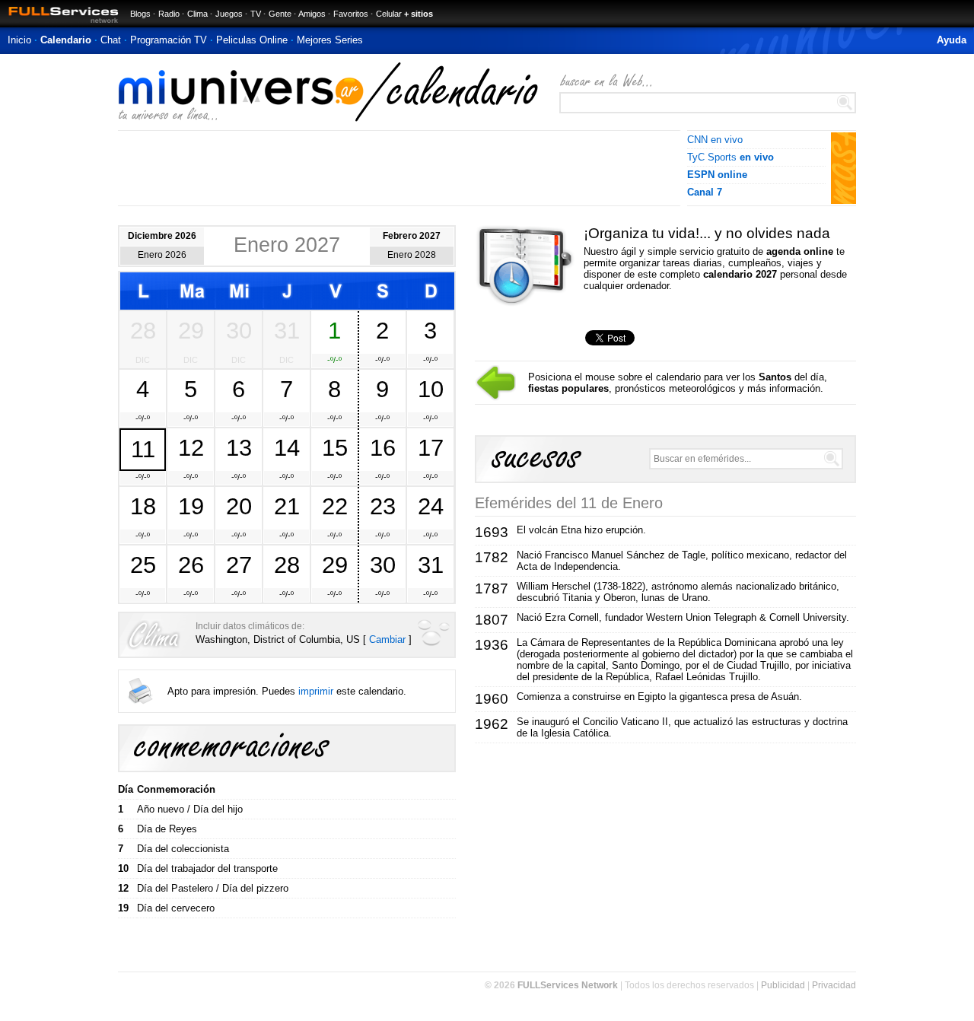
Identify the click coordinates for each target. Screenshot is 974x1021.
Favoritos (350, 13)
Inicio (19, 40)
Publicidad (783, 985)
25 (143, 564)
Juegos (229, 13)
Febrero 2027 (412, 236)
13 (239, 447)
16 (383, 447)
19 (191, 506)
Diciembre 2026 (162, 236)
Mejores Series (330, 40)
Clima (197, 13)
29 (191, 330)
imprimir (315, 691)
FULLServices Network (567, 985)
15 (335, 447)
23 (383, 506)
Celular (389, 13)
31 (287, 330)
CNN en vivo (715, 139)
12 (191, 447)
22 (335, 506)
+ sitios (418, 13)
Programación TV (168, 40)
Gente (280, 13)
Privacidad (834, 985)
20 (239, 506)
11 (143, 449)
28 (143, 330)
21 (287, 506)
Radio (169, 13)
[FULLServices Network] (59, 24)
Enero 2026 (162, 255)
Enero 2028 (411, 255)
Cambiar (387, 639)
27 (239, 564)
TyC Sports (730, 157)
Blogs (140, 13)
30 (239, 330)
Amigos (312, 13)
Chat (110, 40)
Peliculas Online (252, 40)
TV (255, 13)
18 (143, 506)
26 (191, 564)
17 (431, 447)
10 (431, 389)
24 (431, 506)
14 (287, 447)
